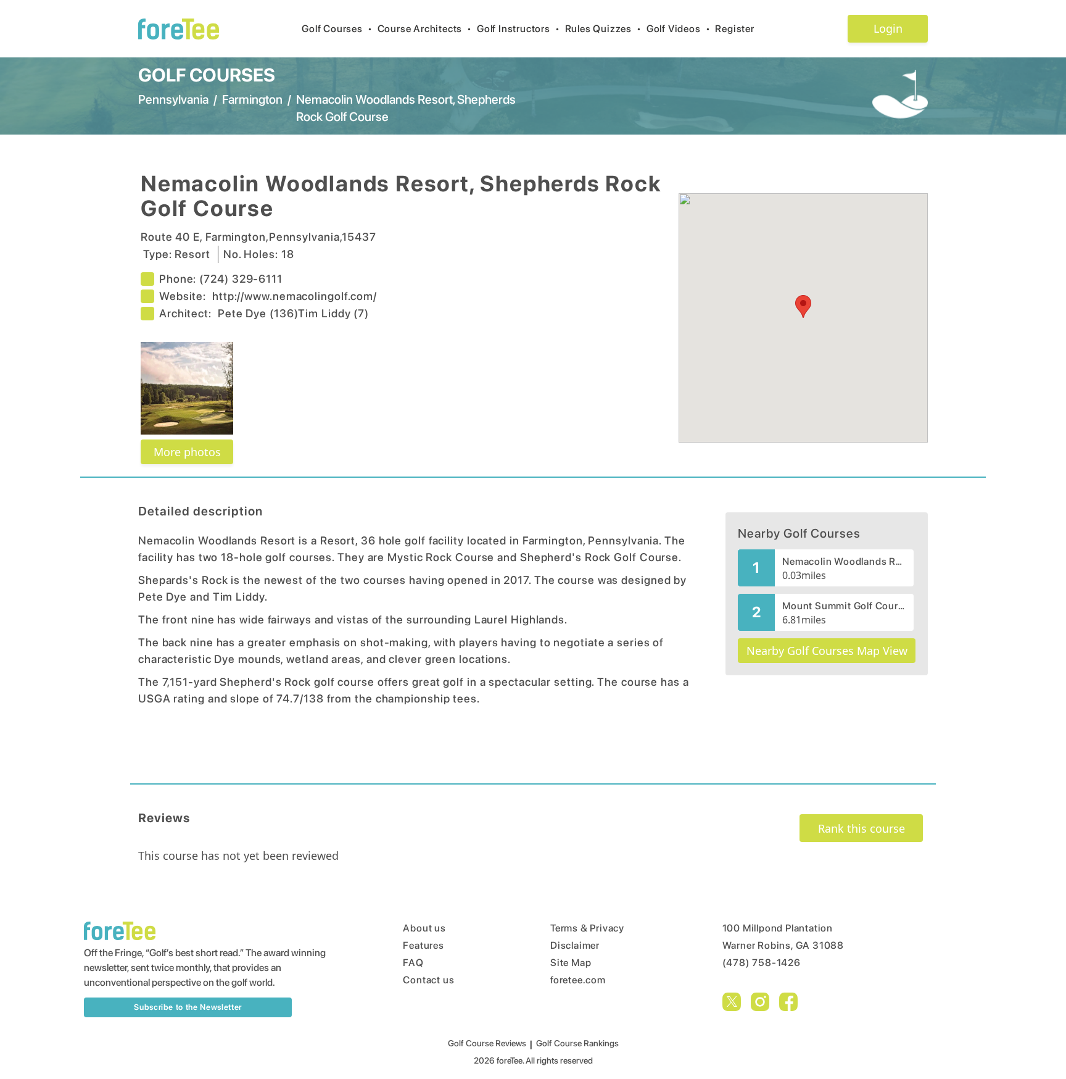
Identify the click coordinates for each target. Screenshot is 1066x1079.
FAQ (413, 963)
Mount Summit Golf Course (844, 606)
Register (734, 29)
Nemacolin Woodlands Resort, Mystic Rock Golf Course (844, 561)
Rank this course (861, 828)
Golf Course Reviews (487, 1043)
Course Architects (425, 29)
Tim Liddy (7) (333, 313)
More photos (187, 451)
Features (423, 945)
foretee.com (578, 980)
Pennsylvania (173, 99)
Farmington (252, 99)
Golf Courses (337, 29)
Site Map (570, 963)
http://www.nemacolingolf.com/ (294, 296)
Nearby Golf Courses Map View (826, 650)
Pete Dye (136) (258, 313)
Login (888, 28)
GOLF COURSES (206, 75)
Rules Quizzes (603, 29)
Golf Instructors (518, 29)
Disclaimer (575, 945)
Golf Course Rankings (577, 1043)
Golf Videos (679, 29)
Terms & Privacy (587, 928)
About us (424, 928)
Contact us (428, 980)
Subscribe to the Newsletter (188, 1007)
